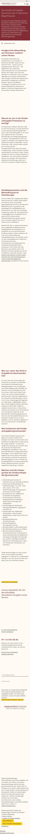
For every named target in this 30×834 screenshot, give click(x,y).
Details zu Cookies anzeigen (11, 818)
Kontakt (3, 722)
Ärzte (3, 720)
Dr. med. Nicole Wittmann (9, 630)
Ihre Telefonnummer (7, 672)
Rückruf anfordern (9, 683)
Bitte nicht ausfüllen (7, 677)
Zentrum (4, 714)
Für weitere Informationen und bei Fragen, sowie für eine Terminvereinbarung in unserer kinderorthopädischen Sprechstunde (13, 257)
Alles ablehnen (7, 821)
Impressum (4, 766)
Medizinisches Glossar (8, 764)
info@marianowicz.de (9, 734)
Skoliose (21, 507)
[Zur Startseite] (12, 4)
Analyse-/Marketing (8, 814)
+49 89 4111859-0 (8, 730)
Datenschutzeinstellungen (9, 770)
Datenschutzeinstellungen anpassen (12, 700)
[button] (1, 738)
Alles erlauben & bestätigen (12, 824)
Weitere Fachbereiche (8, 718)
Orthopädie (4, 716)
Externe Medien (7, 816)
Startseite (4, 712)
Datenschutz (5, 768)
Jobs (2, 763)
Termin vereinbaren (7, 632)
